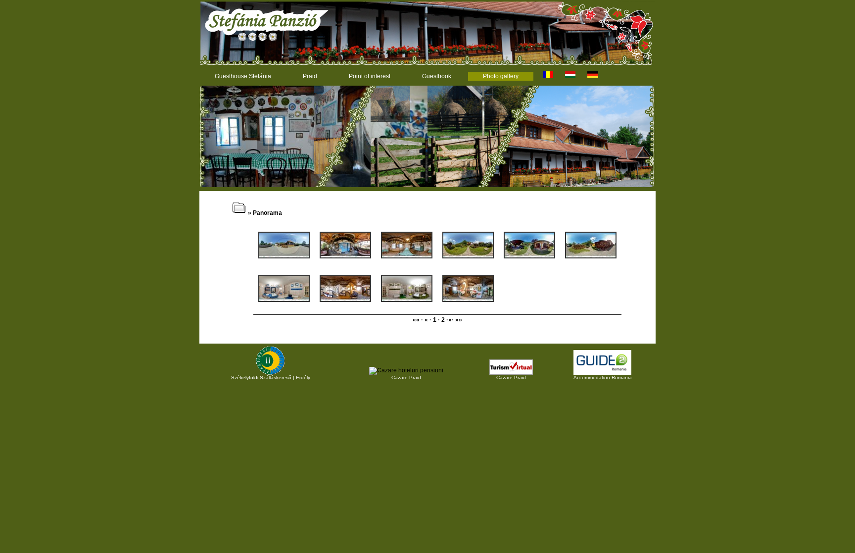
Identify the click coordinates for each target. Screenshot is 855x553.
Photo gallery (501, 76)
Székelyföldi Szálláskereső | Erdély (270, 377)
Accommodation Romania (602, 377)
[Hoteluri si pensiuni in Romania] (406, 370)
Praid (310, 76)
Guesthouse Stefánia (243, 76)
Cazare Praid (406, 377)
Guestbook (436, 76)
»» (458, 319)
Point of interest (369, 76)
